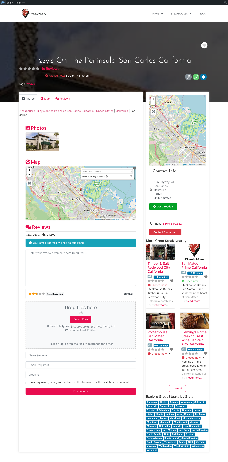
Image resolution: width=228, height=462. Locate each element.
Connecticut (166, 406)
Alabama (152, 402)
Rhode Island (171, 438)
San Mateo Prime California (194, 266)
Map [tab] (47, 98)
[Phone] (196, 77)
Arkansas (186, 402)
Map (36, 162)
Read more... (160, 305)
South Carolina (189, 438)
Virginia (151, 446)
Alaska (163, 402)
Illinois (159, 414)
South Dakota (154, 442)
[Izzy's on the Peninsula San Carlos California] (177, 127)
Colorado (152, 406)
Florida (175, 410)
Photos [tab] (30, 98)
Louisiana (152, 418)
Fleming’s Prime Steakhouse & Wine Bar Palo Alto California (194, 338)
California (122, 111)
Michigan (152, 422)
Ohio (166, 434)
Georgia (186, 410)
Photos (39, 128)
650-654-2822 (172, 223)
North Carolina (200, 430)
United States (104, 111)
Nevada (177, 426)
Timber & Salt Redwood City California (159, 268)
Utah (190, 442)
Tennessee (170, 442)
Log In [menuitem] (10, 2)
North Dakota (154, 434)
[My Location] (107, 176)
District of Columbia (158, 410)
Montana (151, 426)
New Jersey (153, 430)
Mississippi (180, 422)
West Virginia (181, 446)
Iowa (179, 414)
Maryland (175, 418)
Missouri (194, 422)
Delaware (181, 406)
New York (184, 430)
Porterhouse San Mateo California (158, 336)
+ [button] (29, 170)
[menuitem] (3, 2)
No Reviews (50, 69)
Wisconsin (198, 446)
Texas (182, 442)
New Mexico (169, 430)
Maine (163, 418)
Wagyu (30, 84)
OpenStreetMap (118, 219)
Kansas (188, 414)
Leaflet (98, 219)
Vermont (200, 442)
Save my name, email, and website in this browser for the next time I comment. (80, 382)
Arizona (174, 402)
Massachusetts (191, 418)
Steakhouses (179, 13)
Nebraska (164, 426)
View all (177, 388)
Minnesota (165, 422)
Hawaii (197, 410)
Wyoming (152, 450)
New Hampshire (192, 426)
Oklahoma (177, 434)
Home (155, 13)
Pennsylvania (154, 438)
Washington (165, 446)
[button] (68, 76)
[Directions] (203, 77)
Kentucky (200, 414)
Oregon (190, 434)
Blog (202, 13)
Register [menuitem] (20, 2)
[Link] (188, 77)
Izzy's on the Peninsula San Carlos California (65, 111)
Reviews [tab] (64, 98)
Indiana (170, 414)
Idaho (150, 414)
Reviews (41, 227)
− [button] (29, 174)
